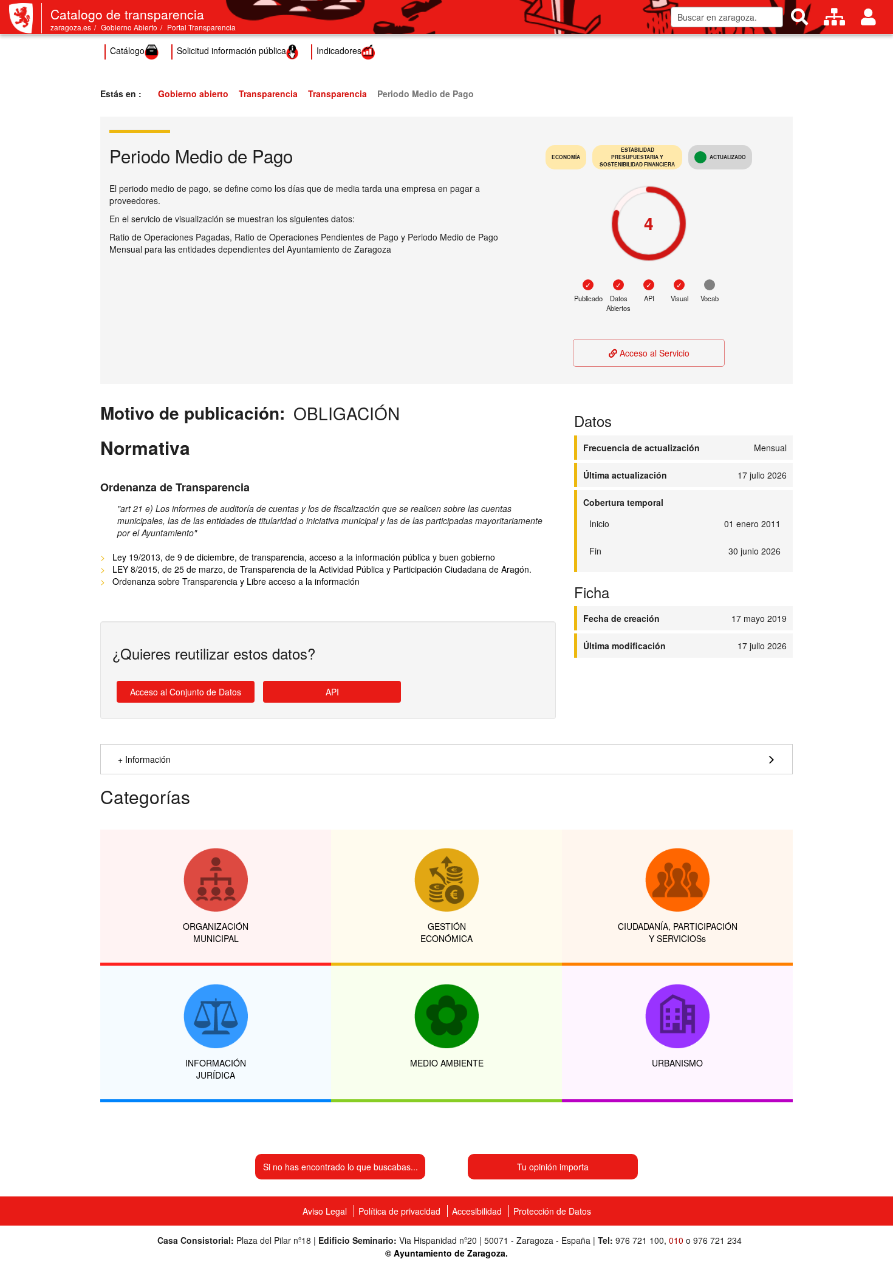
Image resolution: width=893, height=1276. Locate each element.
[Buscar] (799, 17)
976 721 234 (717, 1240)
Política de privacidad (399, 1211)
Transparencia (268, 93)
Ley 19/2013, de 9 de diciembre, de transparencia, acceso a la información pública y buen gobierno (303, 557)
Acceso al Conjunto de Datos (185, 692)
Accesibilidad (477, 1211)
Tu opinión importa (553, 1167)
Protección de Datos (552, 1211)
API (332, 692)
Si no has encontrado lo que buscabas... (340, 1167)
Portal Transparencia (201, 27)
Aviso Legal (325, 1211)
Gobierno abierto (193, 93)
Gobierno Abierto (129, 27)
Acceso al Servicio (653, 353)
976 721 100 (639, 1240)
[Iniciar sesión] (868, 17)
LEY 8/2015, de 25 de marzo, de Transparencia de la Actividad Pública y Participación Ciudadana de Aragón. (322, 569)
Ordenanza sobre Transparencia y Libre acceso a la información (236, 581)
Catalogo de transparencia (127, 14)
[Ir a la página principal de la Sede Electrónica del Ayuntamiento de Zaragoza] (25, 18)
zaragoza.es (70, 27)
